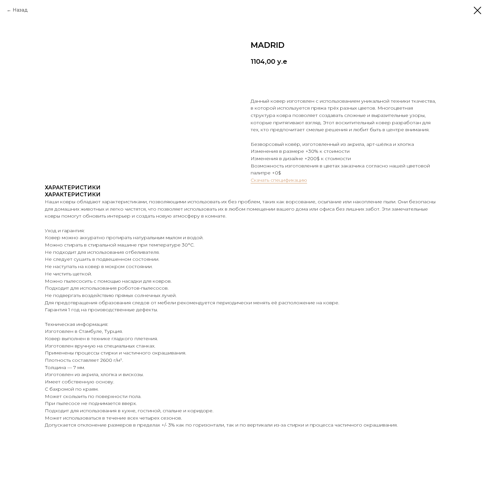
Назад (20, 10)
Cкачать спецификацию (279, 180)
